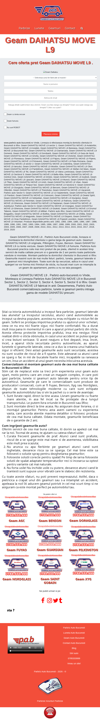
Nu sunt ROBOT (13, 127)
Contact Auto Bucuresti (74, 643)
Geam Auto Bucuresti (74, 638)
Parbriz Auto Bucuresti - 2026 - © (50, 671)
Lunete (39, 28)
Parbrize (24, 28)
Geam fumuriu (12, 121)
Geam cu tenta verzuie (16, 114)
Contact (70, 28)
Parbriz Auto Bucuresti (74, 627)
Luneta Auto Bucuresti (74, 633)
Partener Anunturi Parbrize (50, 701)
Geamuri (54, 28)
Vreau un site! (74, 663)
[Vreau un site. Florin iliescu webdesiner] (50, 610)
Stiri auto (74, 653)
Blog (74, 648)
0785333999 (74, 658)
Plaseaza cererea (51, 134)
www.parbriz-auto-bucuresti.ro (18, 143)
